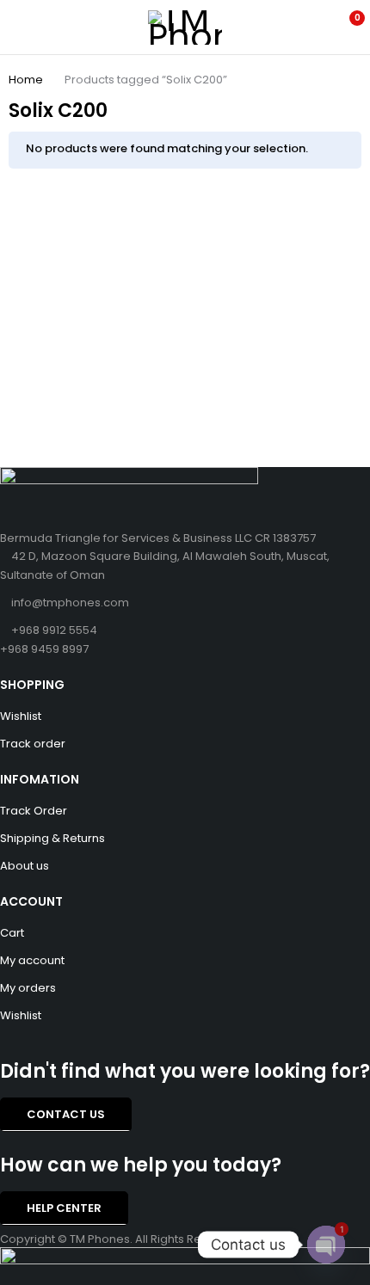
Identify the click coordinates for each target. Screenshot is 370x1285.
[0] (345, 27)
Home (26, 79)
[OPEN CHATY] (326, 1244)
